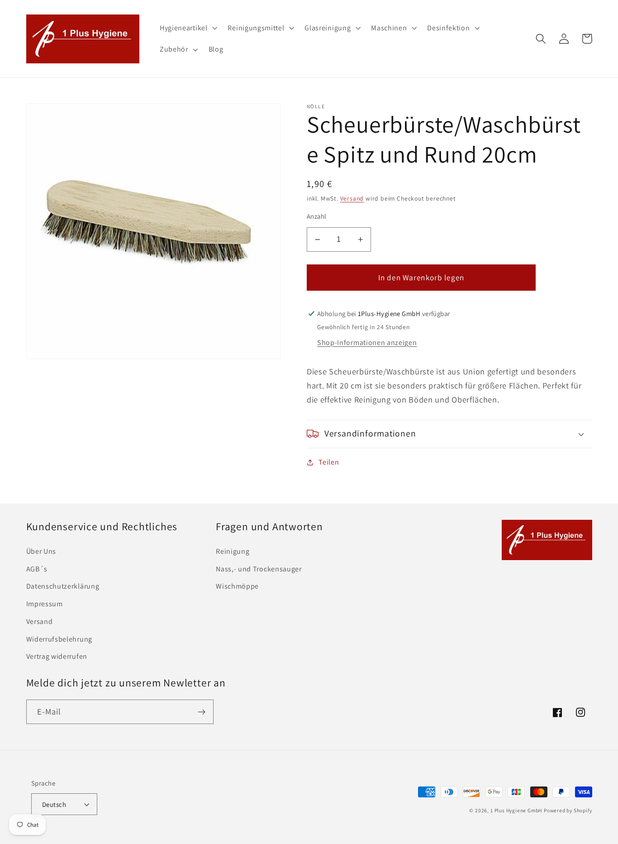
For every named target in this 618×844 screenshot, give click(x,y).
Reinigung (232, 551)
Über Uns (41, 551)
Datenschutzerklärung (63, 586)
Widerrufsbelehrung (59, 639)
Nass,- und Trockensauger (259, 569)
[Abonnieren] (201, 712)
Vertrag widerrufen (56, 656)
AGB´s (37, 569)
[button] (187, 28)
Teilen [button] (329, 462)
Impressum (44, 604)
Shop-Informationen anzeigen (367, 342)
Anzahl (317, 216)
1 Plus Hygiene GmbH (516, 810)
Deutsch (54, 804)
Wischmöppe (237, 586)
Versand (352, 198)
